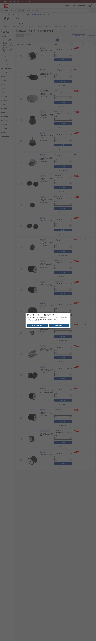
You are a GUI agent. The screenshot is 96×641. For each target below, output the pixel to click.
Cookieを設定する (59, 325)
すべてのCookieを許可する (37, 325)
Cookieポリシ (30, 320)
